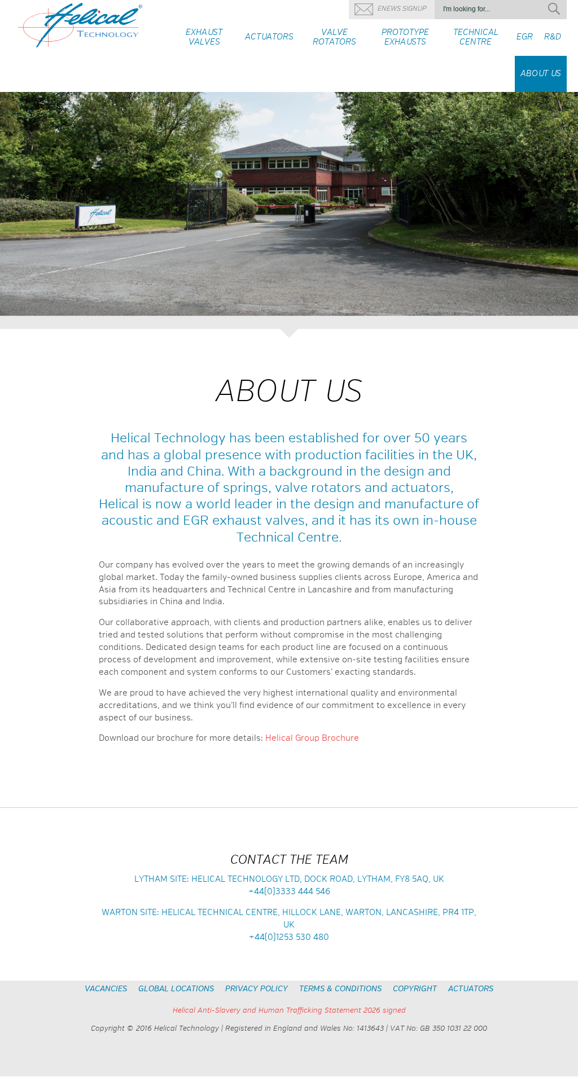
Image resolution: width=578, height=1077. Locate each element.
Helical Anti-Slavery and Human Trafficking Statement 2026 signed (289, 1010)
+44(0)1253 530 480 (289, 937)
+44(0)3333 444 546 (289, 891)
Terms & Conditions (340, 989)
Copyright (415, 989)
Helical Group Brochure (312, 738)
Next (565, 206)
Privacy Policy (256, 989)
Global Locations (176, 989)
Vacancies (106, 989)
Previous (12, 206)
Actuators (470, 989)
